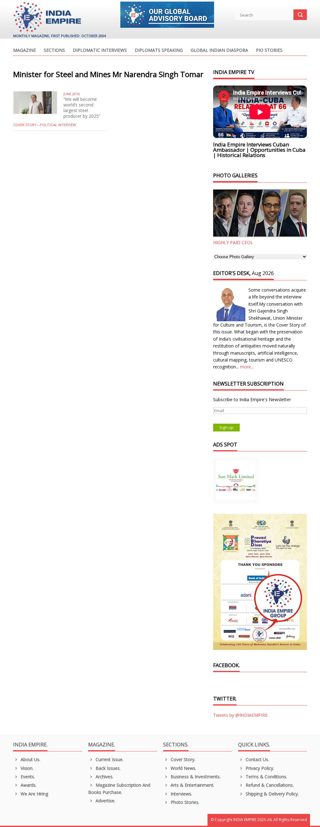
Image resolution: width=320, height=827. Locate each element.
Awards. (28, 785)
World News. (182, 768)
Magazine (24, 50)
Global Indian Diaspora (219, 50)
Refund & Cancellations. (269, 785)
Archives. (103, 777)
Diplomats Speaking (159, 50)
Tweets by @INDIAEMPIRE (240, 715)
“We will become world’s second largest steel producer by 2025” (81, 107)
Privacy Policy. (259, 768)
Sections (54, 50)
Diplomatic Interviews (100, 50)
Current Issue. (108, 759)
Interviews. (180, 794)
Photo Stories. (184, 802)
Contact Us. (256, 759)
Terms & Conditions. (265, 777)
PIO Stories (269, 50)
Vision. (26, 768)
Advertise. (104, 801)
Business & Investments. (195, 777)
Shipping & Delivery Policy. (271, 794)
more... (247, 367)
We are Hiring (33, 794)
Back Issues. (107, 768)
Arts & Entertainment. (191, 785)
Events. (27, 777)
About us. (29, 759)
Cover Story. (182, 759)
